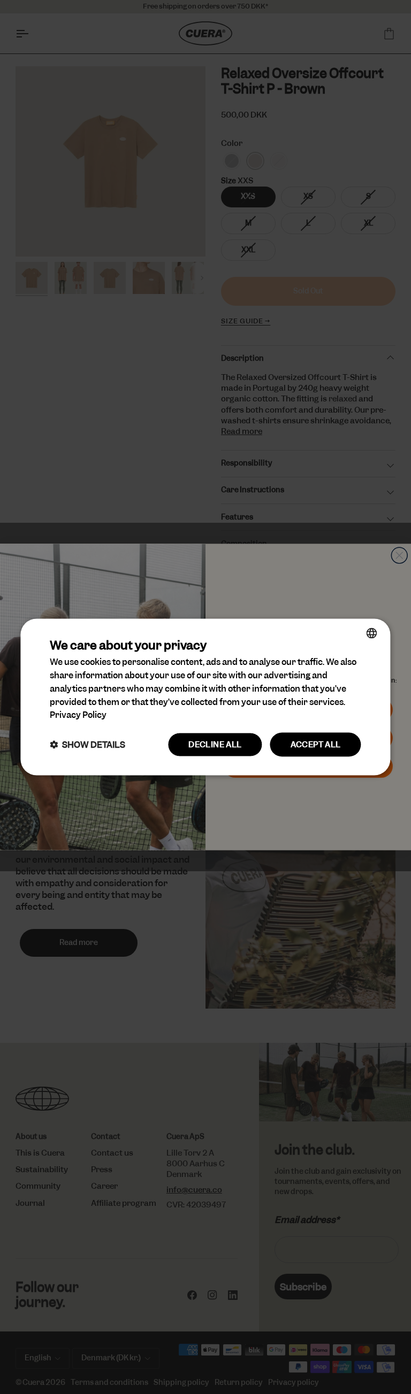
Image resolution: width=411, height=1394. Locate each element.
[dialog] (205, 697)
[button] (87, 745)
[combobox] (372, 633)
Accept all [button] (316, 744)
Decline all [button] (214, 744)
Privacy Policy (78, 715)
